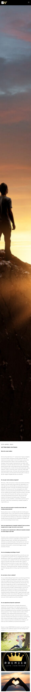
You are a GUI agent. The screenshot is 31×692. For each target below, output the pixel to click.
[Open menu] (29, 2)
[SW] (4, 2)
